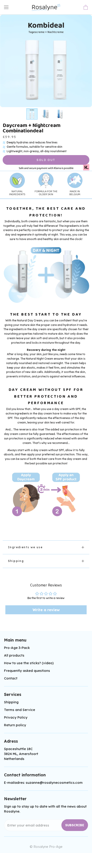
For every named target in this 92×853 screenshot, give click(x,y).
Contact (10, 678)
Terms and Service (19, 710)
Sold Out (46, 160)
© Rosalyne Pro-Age (46, 846)
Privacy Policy (15, 717)
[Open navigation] (6, 7)
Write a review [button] (46, 610)
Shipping (16, 561)
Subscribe (74, 825)
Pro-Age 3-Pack (17, 648)
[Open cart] (85, 7)
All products (14, 655)
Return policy (15, 725)
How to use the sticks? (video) (29, 663)
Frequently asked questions (27, 670)
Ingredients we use (25, 547)
